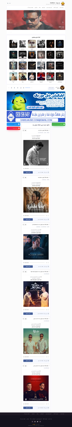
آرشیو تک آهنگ (55, 7)
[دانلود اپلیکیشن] (36, 101)
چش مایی (32, 371)
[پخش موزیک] (36, 116)
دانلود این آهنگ (51, 87)
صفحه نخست (61, 7)
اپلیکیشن (36, 7)
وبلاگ (39, 7)
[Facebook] (40, 422)
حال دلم (33, 135)
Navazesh (38, 278)
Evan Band (34, 137)
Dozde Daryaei (38, 325)
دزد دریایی (32, 324)
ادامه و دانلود (28, 172)
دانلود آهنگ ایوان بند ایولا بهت (43, 177)
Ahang (48, 132)
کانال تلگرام (16, 124)
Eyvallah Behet (38, 184)
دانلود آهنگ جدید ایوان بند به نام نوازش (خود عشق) (39, 271)
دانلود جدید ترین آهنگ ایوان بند (41, 125)
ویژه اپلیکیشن (44, 179)
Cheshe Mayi (38, 372)
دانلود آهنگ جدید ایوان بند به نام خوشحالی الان (40, 224)
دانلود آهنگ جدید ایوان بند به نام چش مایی (40, 365)
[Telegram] (32, 422)
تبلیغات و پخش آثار (30, 7)
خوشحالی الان (33, 229)
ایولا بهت (33, 182)
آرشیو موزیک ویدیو (49, 7)
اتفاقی (45, 132)
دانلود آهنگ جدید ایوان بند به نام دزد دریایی (40, 318)
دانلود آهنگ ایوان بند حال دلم (43, 130)
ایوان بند (37, 135)
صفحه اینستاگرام (15, 128)
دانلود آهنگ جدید (40, 132)
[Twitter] (38, 422)
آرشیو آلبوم (43, 7)
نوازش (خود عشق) (33, 276)
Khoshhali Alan (38, 231)
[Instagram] (35, 422)
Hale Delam (38, 137)
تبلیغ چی (34, 424)
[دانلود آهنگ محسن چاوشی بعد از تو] (62, 87)
